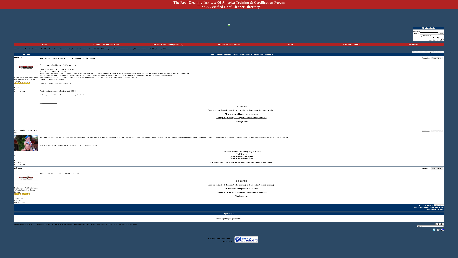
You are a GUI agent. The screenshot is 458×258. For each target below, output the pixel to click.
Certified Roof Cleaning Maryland (104, 49)
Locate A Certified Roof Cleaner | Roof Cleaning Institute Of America (61, 49)
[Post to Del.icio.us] (442, 230)
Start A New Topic (419, 52)
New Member (438, 38)
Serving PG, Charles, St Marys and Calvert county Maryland (241, 118)
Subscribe (439, 224)
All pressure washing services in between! (241, 114)
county (433, 209)
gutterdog (18, 57)
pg (437, 207)
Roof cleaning (419, 207)
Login (441, 33)
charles (441, 207)
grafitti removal (430, 207)
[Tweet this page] (434, 230)
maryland (440, 209)
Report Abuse (227, 241)
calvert (428, 209)
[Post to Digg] (438, 230)
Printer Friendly (438, 52)
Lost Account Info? (436, 40)
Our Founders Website (22, 49)
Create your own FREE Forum (220, 238)
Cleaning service (241, 122)
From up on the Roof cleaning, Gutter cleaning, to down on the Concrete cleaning (241, 110)
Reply (429, 52)
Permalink (425, 58)
